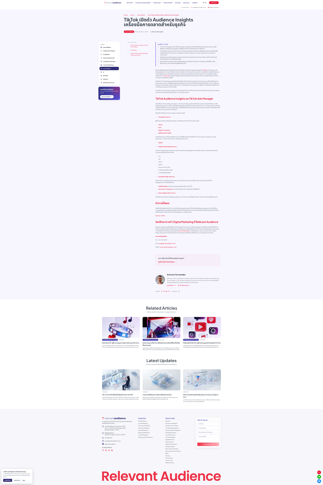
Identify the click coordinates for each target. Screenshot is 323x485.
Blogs (167, 453)
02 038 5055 (108, 438)
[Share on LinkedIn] (166, 291)
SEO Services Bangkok (171, 423)
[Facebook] (103, 450)
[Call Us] (319, 472)
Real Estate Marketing (144, 432)
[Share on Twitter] (164, 291)
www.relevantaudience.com (168, 247)
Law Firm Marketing (143, 435)
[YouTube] (109, 450)
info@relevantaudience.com (167, 243)
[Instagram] (106, 450)
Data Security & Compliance (145, 437)
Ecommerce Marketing (144, 425)
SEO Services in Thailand (171, 425)
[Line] (319, 477)
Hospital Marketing (143, 430)
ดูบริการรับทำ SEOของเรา (167, 262)
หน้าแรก (126, 15)
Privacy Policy (169, 460)
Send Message (207, 444)
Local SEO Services (170, 435)
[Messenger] (319, 481)
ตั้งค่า (24, 480)
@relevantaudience (110, 444)
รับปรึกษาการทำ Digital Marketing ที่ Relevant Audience (139, 54)
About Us (167, 421)
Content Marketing (170, 437)
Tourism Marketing (143, 423)
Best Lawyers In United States (173, 451)
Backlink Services (170, 439)
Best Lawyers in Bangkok (171, 448)
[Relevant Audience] (112, 2)
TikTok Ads (166, 75)
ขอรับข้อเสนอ (214, 2)
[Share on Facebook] (162, 291)
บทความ (132, 15)
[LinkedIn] (112, 450)
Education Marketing (143, 428)
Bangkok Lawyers (170, 446)
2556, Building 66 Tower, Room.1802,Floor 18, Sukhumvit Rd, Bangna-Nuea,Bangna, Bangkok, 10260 (115, 428)
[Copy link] (179, 291)
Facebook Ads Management (172, 430)
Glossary (167, 455)
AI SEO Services (169, 442)
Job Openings (169, 458)
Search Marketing (183, 231)
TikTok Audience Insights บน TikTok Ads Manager (139, 46)
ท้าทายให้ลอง (134, 50)
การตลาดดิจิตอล (141, 15)
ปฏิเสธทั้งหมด (17, 480)
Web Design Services (170, 432)
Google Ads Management (172, 428)
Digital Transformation (171, 444)
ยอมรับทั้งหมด (7, 480)
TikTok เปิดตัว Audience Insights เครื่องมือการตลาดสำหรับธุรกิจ (163, 15)
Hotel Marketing (142, 421)
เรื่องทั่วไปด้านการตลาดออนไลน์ (110, 339)
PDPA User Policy (169, 462)
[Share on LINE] (169, 291)
